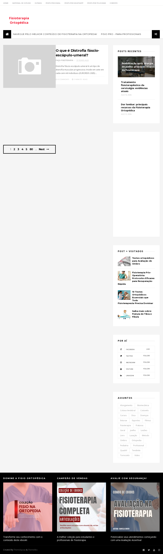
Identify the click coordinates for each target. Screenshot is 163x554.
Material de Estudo (21, 3)
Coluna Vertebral (127, 410)
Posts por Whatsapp (73, 3)
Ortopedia (136, 440)
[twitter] (149, 550)
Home (5, 3)
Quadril (123, 450)
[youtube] (154, 550)
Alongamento (126, 405)
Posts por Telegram (96, 3)
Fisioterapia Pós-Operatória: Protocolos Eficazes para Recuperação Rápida (136, 278)
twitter (138, 356)
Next (41, 149)
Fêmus (148, 420)
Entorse (123, 420)
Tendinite (136, 450)
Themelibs (32, 549)
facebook (138, 349)
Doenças (144, 415)
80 (31, 149)
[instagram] (159, 550)
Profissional (138, 445)
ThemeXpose (20, 549)
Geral (122, 430)
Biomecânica (143, 405)
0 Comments (63, 79)
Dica (133, 415)
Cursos (123, 415)
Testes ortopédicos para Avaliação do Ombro (143, 261)
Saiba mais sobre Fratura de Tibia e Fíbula (142, 314)
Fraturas (139, 425)
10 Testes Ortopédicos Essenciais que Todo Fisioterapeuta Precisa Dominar (135, 297)
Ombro (123, 440)
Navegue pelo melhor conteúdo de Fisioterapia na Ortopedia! (55, 34)
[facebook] (144, 550)
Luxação (133, 435)
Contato (113, 3)
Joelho (133, 430)
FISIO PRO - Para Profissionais (121, 34)
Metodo (145, 435)
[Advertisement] (55, 118)
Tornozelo (125, 455)
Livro (122, 435)
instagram (138, 362)
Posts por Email (53, 3)
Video (137, 455)
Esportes (136, 420)
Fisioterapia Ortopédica (19, 20)
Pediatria (124, 445)
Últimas (38, 3)
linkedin (138, 375)
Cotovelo (144, 410)
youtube (138, 369)
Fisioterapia (125, 425)
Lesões (144, 430)
